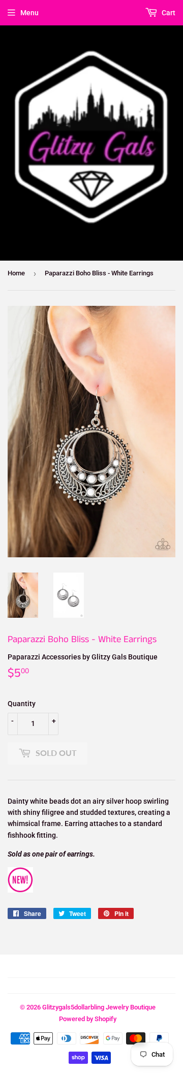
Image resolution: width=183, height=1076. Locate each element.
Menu (29, 13)
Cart (167, 13)
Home (16, 273)
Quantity (22, 704)
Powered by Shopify (87, 1019)
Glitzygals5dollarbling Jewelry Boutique (99, 1007)
